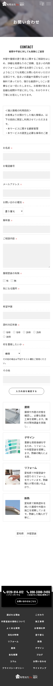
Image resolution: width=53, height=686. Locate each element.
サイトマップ (39, 667)
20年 (28, 332)
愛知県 (20, 533)
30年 (8, 336)
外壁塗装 (31, 533)
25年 (38, 332)
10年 (8, 332)
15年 (18, 332)
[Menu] (48, 3)
